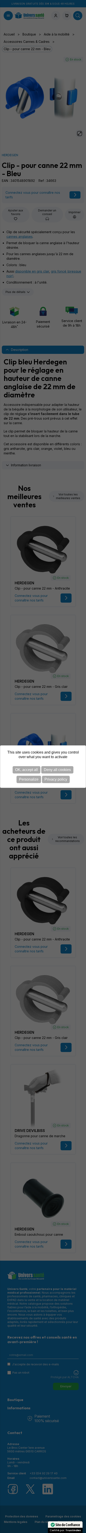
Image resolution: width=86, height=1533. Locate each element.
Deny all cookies (57, 770)
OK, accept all (26, 770)
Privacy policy (55, 779)
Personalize (29, 779)
